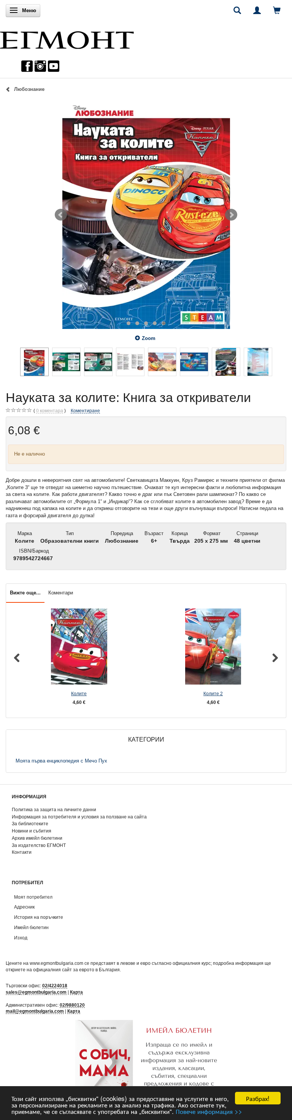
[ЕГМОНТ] (67, 38)
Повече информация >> (209, 1111)
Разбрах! (258, 1098)
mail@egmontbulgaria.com (35, 1011)
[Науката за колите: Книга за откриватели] (146, 215)
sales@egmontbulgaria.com (36, 992)
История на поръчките (38, 917)
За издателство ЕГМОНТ (39, 845)
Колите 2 (213, 693)
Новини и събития (31, 830)
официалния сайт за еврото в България (76, 969)
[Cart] (276, 10)
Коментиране (85, 410)
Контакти (22, 852)
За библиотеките (30, 823)
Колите (79, 693)
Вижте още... (25, 593)
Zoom (149, 338)
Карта (76, 992)
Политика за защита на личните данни (54, 809)
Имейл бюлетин (31, 927)
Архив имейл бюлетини (37, 838)
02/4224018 (54, 985)
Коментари (60, 593)
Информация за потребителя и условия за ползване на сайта (79, 816)
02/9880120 (72, 1004)
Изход (20, 937)
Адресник (24, 906)
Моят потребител (33, 896)
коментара (49, 410)
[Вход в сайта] (257, 10)
